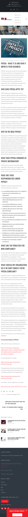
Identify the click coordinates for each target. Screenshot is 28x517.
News (2, 489)
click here (3, 335)
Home (2, 31)
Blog (6, 31)
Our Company (4, 484)
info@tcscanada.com (15, 4)
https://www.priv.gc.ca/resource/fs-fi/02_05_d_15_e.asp (13, 386)
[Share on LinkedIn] (10, 391)
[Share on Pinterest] (12, 391)
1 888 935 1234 (4, 466)
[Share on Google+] (7, 391)
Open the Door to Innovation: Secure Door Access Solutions (16, 438)
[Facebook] (17, 9)
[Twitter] (14, 9)
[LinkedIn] (11, 9)
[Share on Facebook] (1, 391)
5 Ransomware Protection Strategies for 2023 (16, 421)
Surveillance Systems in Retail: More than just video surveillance (15, 402)
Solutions (3, 482)
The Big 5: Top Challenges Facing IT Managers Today (12, 408)
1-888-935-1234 (14, 2)
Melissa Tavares (18, 60)
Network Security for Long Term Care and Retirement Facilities (16, 429)
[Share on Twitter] (4, 391)
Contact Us (3, 492)
